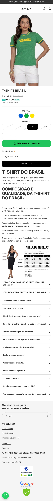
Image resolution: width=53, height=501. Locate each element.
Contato (5, 448)
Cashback (6, 443)
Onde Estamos (8, 433)
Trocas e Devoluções (11, 438)
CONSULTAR (26, 164)
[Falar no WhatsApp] (5, 495)
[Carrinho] (50, 8)
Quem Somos (7, 428)
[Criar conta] (47, 416)
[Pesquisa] (8, 8)
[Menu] (3, 8)
